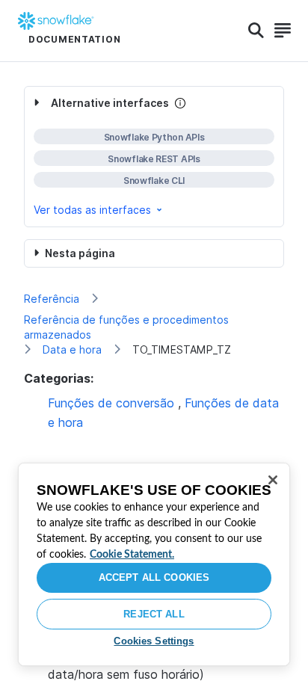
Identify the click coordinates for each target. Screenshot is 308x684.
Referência (51, 298)
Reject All (153, 614)
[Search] (256, 30)
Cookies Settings (154, 641)
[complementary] (154, 156)
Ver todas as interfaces (92, 209)
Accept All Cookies (154, 577)
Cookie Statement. (132, 554)
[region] (154, 564)
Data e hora (72, 349)
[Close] (272, 479)
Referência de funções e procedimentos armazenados (126, 327)
